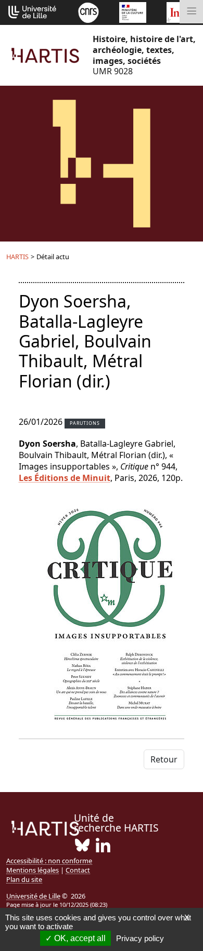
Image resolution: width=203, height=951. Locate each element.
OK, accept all (79, 938)
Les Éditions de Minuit (64, 478)
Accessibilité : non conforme (49, 860)
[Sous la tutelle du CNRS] (88, 11)
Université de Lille (33, 896)
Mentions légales (32, 870)
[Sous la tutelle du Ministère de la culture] (132, 11)
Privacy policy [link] (140, 938)
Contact (78, 870)
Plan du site (24, 879)
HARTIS (17, 256)
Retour (163, 759)
